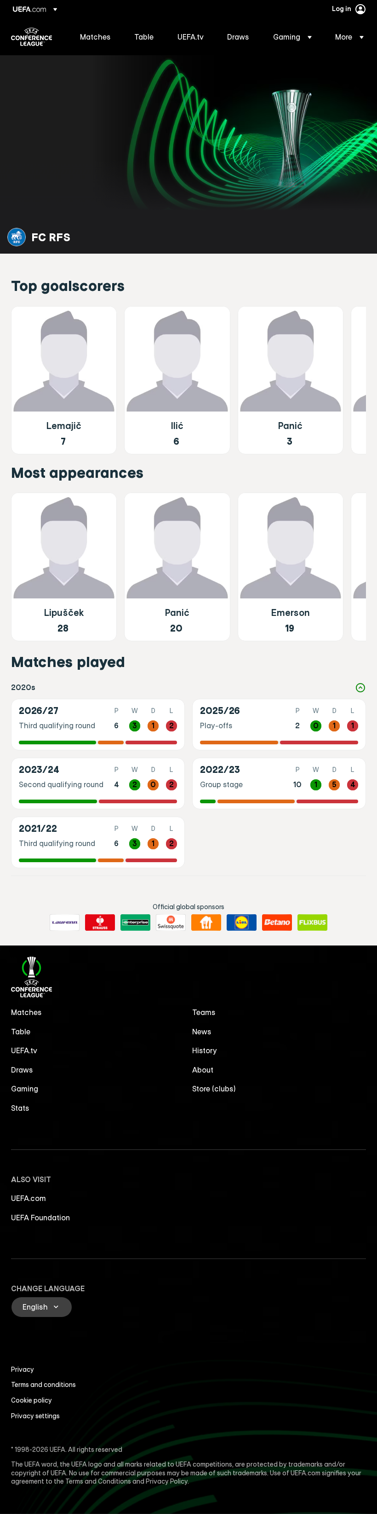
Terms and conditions (43, 1384)
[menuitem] (95, 37)
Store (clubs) (214, 1089)
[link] (95, 37)
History (204, 1050)
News (201, 1031)
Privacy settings (35, 1416)
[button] (292, 37)
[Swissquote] (171, 922)
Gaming (24, 1089)
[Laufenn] (65, 922)
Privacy (22, 1369)
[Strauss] (100, 922)
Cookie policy (31, 1400)
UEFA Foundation (40, 1217)
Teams (204, 1012)
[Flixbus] (312, 922)
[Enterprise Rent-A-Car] (135, 922)
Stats (20, 1108)
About (202, 1070)
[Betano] (277, 922)
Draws (22, 1070)
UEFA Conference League (31, 37)
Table (20, 1031)
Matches (26, 1012)
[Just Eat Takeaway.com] (206, 922)
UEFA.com (28, 1198)
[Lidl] (242, 922)
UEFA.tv (24, 1050)
